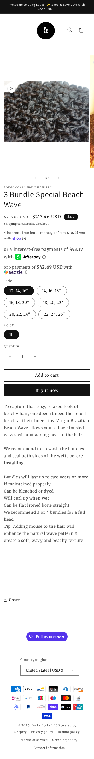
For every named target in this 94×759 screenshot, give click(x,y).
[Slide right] (58, 177)
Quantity (11, 346)
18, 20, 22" (53, 302)
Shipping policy (64, 740)
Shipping (10, 224)
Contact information (49, 748)
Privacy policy (42, 732)
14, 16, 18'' (51, 290)
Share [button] (14, 599)
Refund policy (69, 732)
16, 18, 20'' (19, 302)
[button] (10, 30)
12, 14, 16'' (18, 290)
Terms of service (34, 740)
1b (11, 334)
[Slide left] (35, 177)
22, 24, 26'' (54, 314)
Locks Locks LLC (45, 725)
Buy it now (47, 390)
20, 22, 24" (19, 314)
